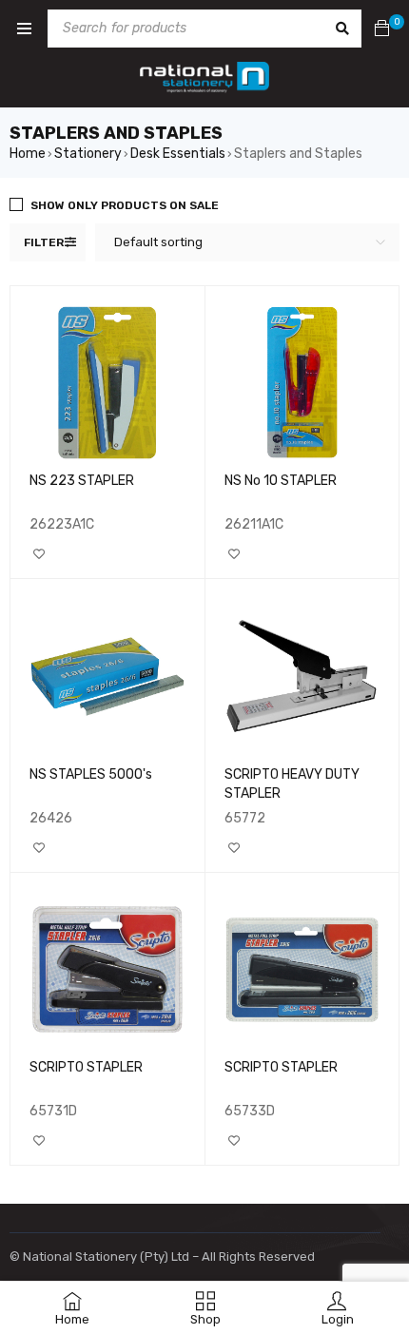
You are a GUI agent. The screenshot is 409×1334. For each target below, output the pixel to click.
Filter (44, 242)
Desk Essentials (177, 153)
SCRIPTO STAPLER (86, 1067)
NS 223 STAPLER (81, 481)
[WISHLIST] (39, 554)
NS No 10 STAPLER (280, 481)
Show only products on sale (124, 205)
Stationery (88, 153)
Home (28, 153)
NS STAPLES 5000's (90, 774)
